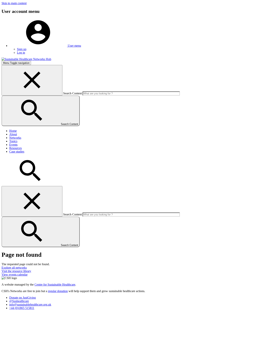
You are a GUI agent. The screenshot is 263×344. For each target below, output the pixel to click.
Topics (13, 141)
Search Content (72, 93)
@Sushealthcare (19, 301)
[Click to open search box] (30, 184)
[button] (45, 45)
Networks (15, 137)
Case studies (16, 151)
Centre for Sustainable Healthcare (54, 284)
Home (13, 130)
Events (13, 144)
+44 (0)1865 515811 (21, 308)
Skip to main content (14, 3)
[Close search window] (32, 80)
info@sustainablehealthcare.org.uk (30, 304)
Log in (21, 52)
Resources (15, 148)
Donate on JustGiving (22, 297)
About (13, 134)
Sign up (21, 49)
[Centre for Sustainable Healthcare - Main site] (26, 59)
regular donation (58, 291)
